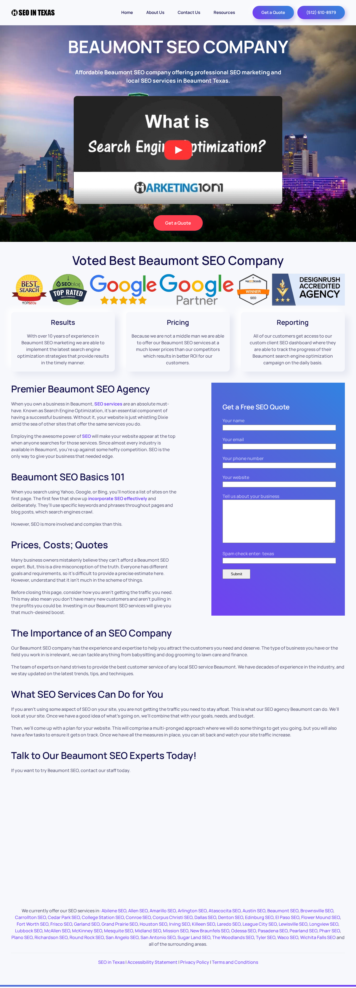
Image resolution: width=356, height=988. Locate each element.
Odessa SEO (243, 931)
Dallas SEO (205, 917)
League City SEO (260, 924)
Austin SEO (254, 911)
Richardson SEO (51, 937)
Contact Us (189, 12)
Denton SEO (230, 917)
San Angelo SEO (122, 937)
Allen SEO (138, 911)
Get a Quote (273, 12)
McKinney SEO (87, 931)
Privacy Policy (194, 962)
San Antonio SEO (157, 937)
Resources (224, 12)
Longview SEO (323, 924)
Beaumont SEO (282, 911)
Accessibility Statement (152, 962)
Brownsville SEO (316, 911)
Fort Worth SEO (32, 924)
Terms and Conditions (235, 962)
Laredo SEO (229, 924)
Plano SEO (22, 937)
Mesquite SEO (118, 931)
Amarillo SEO (163, 911)
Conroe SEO (138, 917)
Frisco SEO (61, 924)
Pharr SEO (329, 931)
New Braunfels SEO (209, 931)
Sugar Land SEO (193, 937)
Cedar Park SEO (64, 917)
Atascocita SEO (225, 911)
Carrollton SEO (30, 917)
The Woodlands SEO (233, 937)
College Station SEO (103, 917)
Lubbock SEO (28, 931)
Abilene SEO (114, 911)
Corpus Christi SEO (172, 917)
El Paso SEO (287, 917)
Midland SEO (148, 931)
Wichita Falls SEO (318, 937)
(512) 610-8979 (321, 12)
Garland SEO (87, 924)
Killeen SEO (203, 924)
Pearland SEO (303, 931)
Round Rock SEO (87, 937)
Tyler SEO (265, 937)
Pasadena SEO (273, 931)
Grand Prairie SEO (120, 924)
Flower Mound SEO (320, 917)
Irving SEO (179, 924)
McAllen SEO (57, 931)
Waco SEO (287, 937)
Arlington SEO (192, 911)
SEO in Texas (111, 962)
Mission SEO (175, 931)
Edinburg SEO (259, 917)
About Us (155, 12)
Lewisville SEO (293, 924)
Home (127, 12)
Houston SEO (153, 924)
